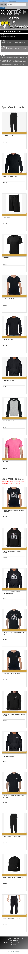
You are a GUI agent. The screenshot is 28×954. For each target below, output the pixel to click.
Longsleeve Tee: (8, 339)
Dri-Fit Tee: (6, 258)
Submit (2, 7)
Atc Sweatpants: (8, 135)
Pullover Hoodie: (8, 380)
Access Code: (3, 4)
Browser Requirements (14, 951)
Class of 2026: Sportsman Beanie (13, 877)
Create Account (12, 1)
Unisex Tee (6, 461)
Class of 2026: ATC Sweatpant (12, 836)
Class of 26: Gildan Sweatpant (12, 918)
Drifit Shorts (7, 217)
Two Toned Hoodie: (9, 421)
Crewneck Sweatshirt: (10, 176)
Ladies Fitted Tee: (8, 298)
